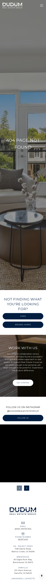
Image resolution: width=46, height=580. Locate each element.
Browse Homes (23, 325)
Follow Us (23, 418)
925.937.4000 (23, 539)
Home (23, 316)
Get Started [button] (23, 383)
